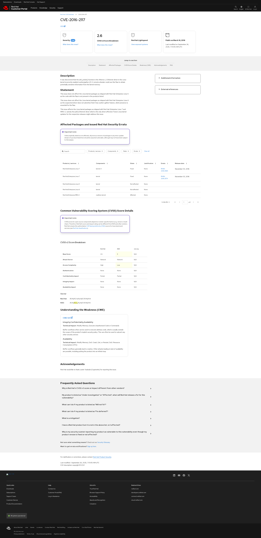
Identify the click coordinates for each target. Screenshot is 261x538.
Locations (39, 527)
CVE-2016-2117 (82, 14)
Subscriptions (7, 2)
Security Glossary (103, 442)
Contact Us (51, 489)
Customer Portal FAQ (55, 492)
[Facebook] (184, 476)
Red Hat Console (29, 2)
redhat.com (135, 489)
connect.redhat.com (137, 496)
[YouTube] (179, 476)
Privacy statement (19, 534)
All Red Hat (248, 9)
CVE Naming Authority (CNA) (95, 226)
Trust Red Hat (94, 489)
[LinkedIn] (174, 476)
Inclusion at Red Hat (73, 527)
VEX (62, 26)
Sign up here (91, 446)
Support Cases (11, 496)
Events (32, 527)
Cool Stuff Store (86, 527)
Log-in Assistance (53, 496)
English (241, 9)
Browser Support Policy (97, 492)
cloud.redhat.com (137, 500)
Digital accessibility (59, 534)
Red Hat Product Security (102, 457)
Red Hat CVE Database (67, 14)
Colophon (93, 504)
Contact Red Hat (50, 527)
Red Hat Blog (61, 527)
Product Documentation (14, 504)
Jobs (26, 527)
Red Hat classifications (80, 228)
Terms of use (30, 534)
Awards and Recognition (97, 500)
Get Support (41, 2)
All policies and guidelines (43, 534)
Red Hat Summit (98, 527)
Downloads (17, 2)
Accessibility (93, 496)
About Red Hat (18, 527)
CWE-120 (66, 318)
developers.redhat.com (138, 492)
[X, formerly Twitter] (189, 476)
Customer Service (12, 500)
